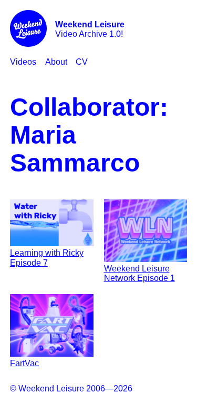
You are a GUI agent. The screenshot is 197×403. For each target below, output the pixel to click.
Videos (23, 61)
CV (82, 61)
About (56, 61)
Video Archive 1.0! (90, 29)
